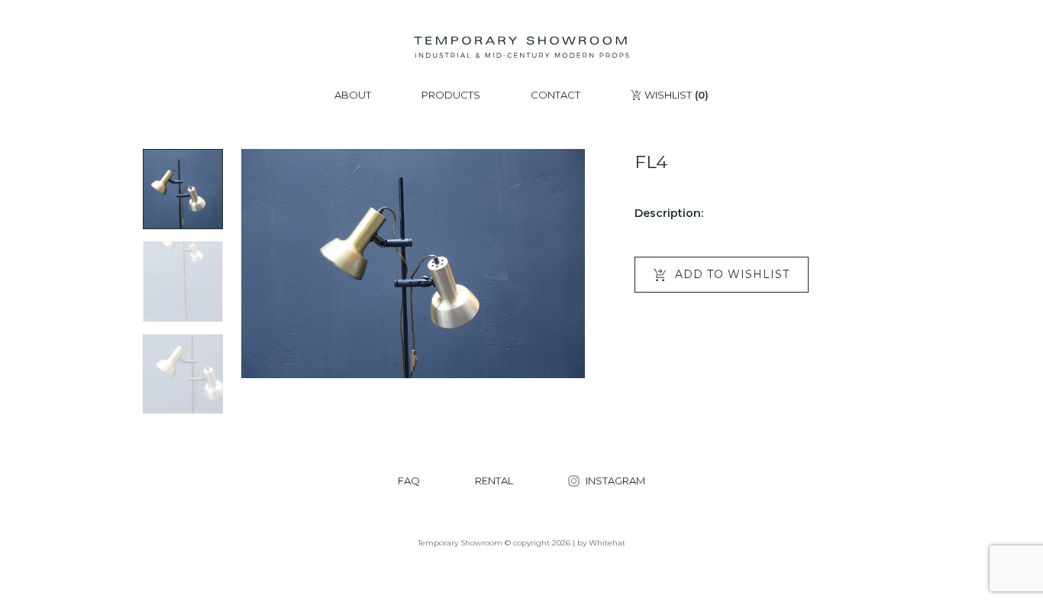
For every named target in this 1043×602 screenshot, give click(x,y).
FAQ (409, 481)
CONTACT (555, 95)
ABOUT (352, 95)
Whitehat (607, 543)
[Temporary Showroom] (521, 47)
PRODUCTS (450, 95)
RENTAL (494, 481)
